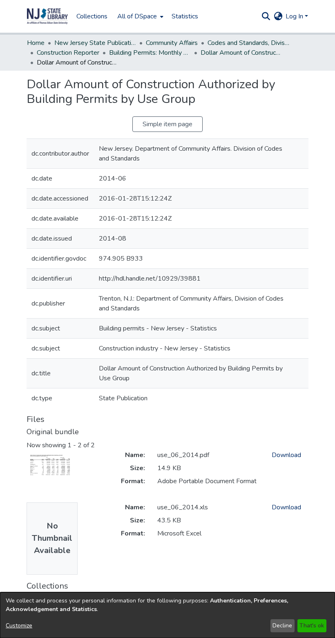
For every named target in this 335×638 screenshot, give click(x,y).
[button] (47, 16)
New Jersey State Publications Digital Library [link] (95, 42)
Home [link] (36, 42)
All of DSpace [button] (137, 16)
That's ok (311, 625)
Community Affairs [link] (172, 42)
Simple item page (167, 124)
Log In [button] (295, 16)
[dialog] (167, 615)
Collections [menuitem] (91, 16)
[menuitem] (139, 16)
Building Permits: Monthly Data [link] (150, 52)
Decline (282, 625)
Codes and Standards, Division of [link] (248, 42)
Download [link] (286, 455)
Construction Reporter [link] (68, 52)
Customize (19, 625)
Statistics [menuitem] (185, 16)
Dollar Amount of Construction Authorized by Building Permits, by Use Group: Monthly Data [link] (241, 52)
